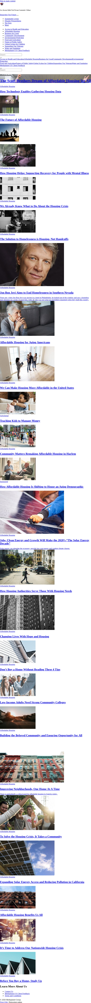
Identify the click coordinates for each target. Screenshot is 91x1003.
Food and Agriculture (13, 40)
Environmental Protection (14, 38)
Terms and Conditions (13, 996)
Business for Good (12, 33)
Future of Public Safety (13, 42)
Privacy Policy (4, 1002)
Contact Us (9, 991)
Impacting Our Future (8, 15)
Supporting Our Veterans (14, 46)
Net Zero (8, 23)
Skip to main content (7, 1)
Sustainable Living (12, 19)
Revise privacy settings (15, 1002)
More (7, 25)
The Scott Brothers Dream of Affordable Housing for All (45, 81)
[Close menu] (1, 68)
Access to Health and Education (17, 29)
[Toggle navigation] (18, 15)
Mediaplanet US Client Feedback (17, 50)
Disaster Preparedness (13, 21)
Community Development (14, 36)
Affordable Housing (12, 31)
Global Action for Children (15, 44)
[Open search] (1, 57)
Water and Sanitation (12, 48)
